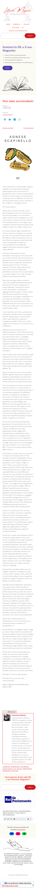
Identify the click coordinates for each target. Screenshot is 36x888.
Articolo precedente (8, 128)
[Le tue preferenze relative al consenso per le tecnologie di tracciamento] (33, 885)
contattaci (21, 829)
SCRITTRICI (14, 771)
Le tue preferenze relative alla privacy (19, 883)
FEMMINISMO (15, 767)
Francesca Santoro (7, 114)
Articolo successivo (28, 128)
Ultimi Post (12, 712)
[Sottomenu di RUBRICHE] (21, 24)
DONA (7, 68)
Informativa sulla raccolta (10, 886)
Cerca (30, 36)
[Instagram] (18, 833)
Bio (5, 712)
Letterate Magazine (8, 769)
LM (15, 769)
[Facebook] (11, 833)
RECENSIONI (7, 771)
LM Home (19, 769)
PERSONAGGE (27, 769)
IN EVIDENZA (24, 767)
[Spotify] (24, 833)
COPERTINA (6, 767)
